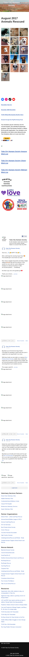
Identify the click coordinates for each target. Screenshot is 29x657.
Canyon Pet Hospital (6, 503)
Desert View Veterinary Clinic (8, 496)
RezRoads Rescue (6, 563)
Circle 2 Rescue (5, 530)
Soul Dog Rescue (5, 565)
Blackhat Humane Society (7, 550)
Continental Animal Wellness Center (10, 501)
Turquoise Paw (5, 568)
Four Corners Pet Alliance (7, 581)
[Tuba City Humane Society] (5, 238)
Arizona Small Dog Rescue (8, 522)
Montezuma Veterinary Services (9, 506)
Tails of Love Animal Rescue (8, 583)
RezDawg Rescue (5, 560)
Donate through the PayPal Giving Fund (12, 119)
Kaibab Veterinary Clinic (7, 498)
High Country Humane (6, 535)
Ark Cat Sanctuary (8, 455)
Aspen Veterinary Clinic (7, 509)
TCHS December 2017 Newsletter (9, 612)
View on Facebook (20, 340)
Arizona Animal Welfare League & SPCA (11, 519)
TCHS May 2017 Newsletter (8, 614)
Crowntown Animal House (7, 578)
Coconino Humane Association (9, 532)
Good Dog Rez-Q (5, 555)
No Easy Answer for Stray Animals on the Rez (12, 617)
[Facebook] (2, 99)
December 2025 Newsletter (8, 109)
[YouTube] (13, 99)
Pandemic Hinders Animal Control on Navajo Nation (14, 604)
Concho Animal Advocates (7, 552)
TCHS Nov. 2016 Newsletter (8, 624)
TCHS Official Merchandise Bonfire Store (12, 114)
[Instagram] (6, 99)
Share (27, 340)
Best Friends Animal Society (8, 527)
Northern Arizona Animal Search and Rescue (12, 558)
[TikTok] (10, 99)
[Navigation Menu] (26, 6)
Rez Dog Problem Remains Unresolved (11, 627)
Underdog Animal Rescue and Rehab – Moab (12, 538)
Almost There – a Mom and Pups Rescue (11, 516)
